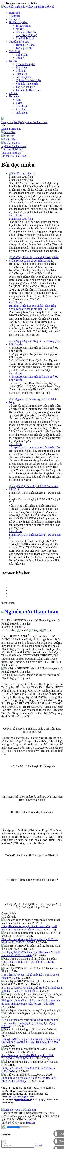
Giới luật (20, 70)
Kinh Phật (21, 106)
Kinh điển (21, 67)
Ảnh (18, 99)
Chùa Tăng (22, 54)
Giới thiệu (14, 15)
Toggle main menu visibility (21, 3)
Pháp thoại (22, 112)
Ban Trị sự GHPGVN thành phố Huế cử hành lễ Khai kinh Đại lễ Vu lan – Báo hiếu (31, 989)
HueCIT (31, 1122)
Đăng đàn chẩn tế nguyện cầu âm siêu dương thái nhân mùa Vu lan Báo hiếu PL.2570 (29, 928)
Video (19, 102)
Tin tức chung (23, 25)
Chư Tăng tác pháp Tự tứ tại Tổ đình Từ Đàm (27, 961)
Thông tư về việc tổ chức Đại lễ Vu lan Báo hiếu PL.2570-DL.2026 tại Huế (28, 1079)
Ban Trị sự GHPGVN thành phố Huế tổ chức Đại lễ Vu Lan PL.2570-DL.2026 (30, 954)
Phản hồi (31, 1109)
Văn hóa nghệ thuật (27, 83)
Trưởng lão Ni (24, 48)
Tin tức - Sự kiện (18, 22)
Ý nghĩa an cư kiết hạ (21, 218)
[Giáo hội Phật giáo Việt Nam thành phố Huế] (27, 6)
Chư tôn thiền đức (19, 41)
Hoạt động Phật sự (26, 35)
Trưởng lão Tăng (25, 44)
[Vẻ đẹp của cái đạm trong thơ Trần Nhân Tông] (36, 402)
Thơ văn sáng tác (25, 86)
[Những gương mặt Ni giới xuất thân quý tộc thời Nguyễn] (36, 344)
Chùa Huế (14, 51)
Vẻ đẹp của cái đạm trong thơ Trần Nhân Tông (35, 447)
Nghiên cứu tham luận (28, 80)
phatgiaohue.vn (23, 1099)
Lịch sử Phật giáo (25, 64)
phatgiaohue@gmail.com (21, 1096)
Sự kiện (20, 28)
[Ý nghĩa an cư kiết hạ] (22, 173)
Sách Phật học (24, 77)
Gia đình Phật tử (25, 38)
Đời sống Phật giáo (26, 31)
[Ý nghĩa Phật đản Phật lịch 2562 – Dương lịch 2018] (36, 489)
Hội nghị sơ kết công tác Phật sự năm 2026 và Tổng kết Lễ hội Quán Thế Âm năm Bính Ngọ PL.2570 (30, 1041)
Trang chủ (14, 12)
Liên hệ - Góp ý (13, 1109)
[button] (4, 125)
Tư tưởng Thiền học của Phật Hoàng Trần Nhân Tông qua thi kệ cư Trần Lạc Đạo (32, 307)
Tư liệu (13, 61)
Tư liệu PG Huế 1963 (28, 90)
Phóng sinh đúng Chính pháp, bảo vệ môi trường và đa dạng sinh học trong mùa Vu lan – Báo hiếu (30, 1002)
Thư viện (14, 96)
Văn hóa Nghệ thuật (12, 149)
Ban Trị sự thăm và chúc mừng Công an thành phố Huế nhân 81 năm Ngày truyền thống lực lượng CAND (29, 1023)
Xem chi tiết (15, 215)
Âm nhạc (21, 109)
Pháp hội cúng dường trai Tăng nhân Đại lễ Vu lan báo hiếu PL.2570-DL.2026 (29, 941)
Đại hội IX (15, 19)
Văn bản (13, 93)
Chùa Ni (20, 57)
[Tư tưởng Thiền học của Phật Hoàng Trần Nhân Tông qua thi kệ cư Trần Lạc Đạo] (36, 260)
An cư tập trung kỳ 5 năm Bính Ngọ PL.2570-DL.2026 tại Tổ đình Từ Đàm (27, 1057)
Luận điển (21, 73)
